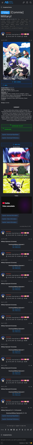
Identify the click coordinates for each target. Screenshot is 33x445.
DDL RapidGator (16, 246)
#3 (31, 260)
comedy (3, 21)
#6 (31, 323)
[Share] (29, 40)
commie (8, 21)
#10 (31, 407)
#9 (31, 386)
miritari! (17, 24)
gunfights (22, 22)
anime (26, 19)
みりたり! (27, 28)
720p (18, 19)
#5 (31, 302)
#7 (31, 344)
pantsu (22, 24)
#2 (31, 239)
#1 (31, 40)
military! (12, 24)
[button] (2, 2)
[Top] (29, 443)
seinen (26, 24)
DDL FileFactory (16, 247)
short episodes (5, 26)
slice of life (12, 26)
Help (27, 443)
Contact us (22, 443)
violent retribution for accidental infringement (12, 28)
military (7, 24)
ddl (30, 21)
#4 (31, 281)
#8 (31, 365)
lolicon (2, 24)
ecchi (17, 22)
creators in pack (15, 21)
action (22, 19)
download (3, 22)
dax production (24, 21)
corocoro (4, 19)
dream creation (11, 22)
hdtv (27, 22)
